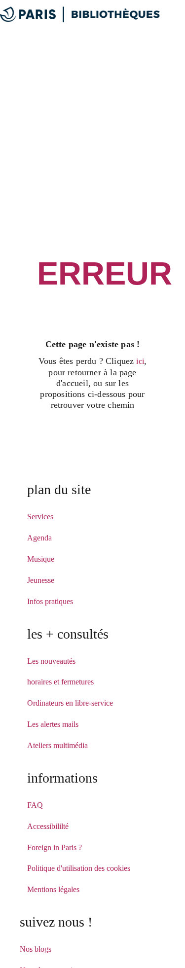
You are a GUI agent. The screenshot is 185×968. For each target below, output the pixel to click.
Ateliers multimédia (57, 745)
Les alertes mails (52, 724)
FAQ (35, 805)
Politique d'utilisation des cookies (78, 868)
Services (40, 516)
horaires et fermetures (60, 682)
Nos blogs (35, 949)
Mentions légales (53, 889)
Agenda (39, 538)
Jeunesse (40, 580)
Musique (40, 559)
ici (140, 361)
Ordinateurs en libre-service (70, 703)
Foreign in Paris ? (54, 847)
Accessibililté (48, 826)
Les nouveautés (51, 661)
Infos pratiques (50, 601)
